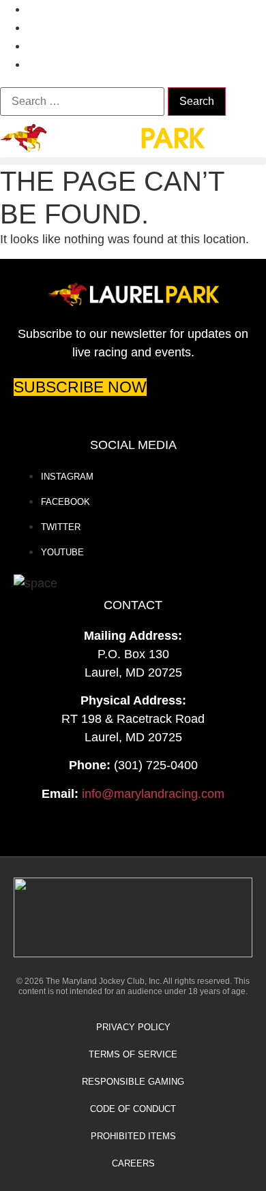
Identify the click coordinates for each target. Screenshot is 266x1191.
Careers (133, 1163)
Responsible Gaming (133, 1082)
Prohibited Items (133, 1136)
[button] (133, 161)
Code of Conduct (133, 1109)
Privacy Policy (133, 1027)
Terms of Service (133, 1054)
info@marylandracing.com (153, 794)
